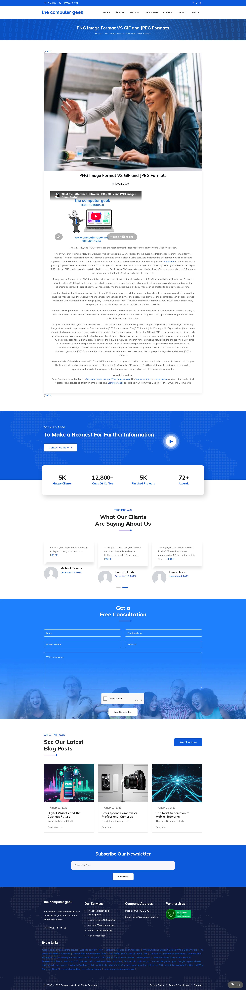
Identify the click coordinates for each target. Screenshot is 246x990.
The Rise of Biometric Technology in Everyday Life (175, 953)
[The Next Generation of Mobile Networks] (177, 782)
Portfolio (168, 12)
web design (162, 378)
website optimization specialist (119, 969)
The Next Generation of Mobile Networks (172, 814)
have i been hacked (92, 969)
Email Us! (52, 3)
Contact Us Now (59, 447)
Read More (53, 827)
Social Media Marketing (100, 930)
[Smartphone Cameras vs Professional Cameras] (123, 782)
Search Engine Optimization (102, 919)
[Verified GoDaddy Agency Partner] (179, 914)
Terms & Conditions (179, 985)
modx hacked (49, 949)
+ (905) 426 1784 (70, 3)
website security (88, 949)
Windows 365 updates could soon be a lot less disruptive (93, 961)
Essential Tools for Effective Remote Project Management (121, 957)
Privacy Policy (157, 985)
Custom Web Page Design (116, 378)
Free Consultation (123, 711)
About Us (119, 12)
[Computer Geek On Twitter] (197, 3)
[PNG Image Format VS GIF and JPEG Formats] (123, 111)
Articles (195, 12)
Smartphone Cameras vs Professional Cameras (119, 814)
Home (106, 12)
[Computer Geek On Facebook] (193, 3)
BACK (48, 51)
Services (135, 12)
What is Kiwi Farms (79, 965)
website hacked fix (70, 969)
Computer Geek (94, 378)
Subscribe (123, 876)
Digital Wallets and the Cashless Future (64, 814)
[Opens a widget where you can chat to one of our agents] (235, 985)
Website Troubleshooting (101, 925)
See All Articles (188, 742)
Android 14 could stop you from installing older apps (150, 961)
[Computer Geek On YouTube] (200, 3)
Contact (182, 12)
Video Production (96, 935)
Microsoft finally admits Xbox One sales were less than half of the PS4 (127, 965)
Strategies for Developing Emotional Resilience (65, 957)
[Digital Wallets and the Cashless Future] (69, 782)
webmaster (169, 261)
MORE (54, 555)
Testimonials (151, 12)
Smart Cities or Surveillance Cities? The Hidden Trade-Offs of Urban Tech (109, 953)
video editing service (67, 949)
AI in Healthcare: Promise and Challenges (120, 949)
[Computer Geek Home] (62, 10)
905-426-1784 (54, 427)
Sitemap (198, 985)
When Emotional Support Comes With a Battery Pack (169, 949)
